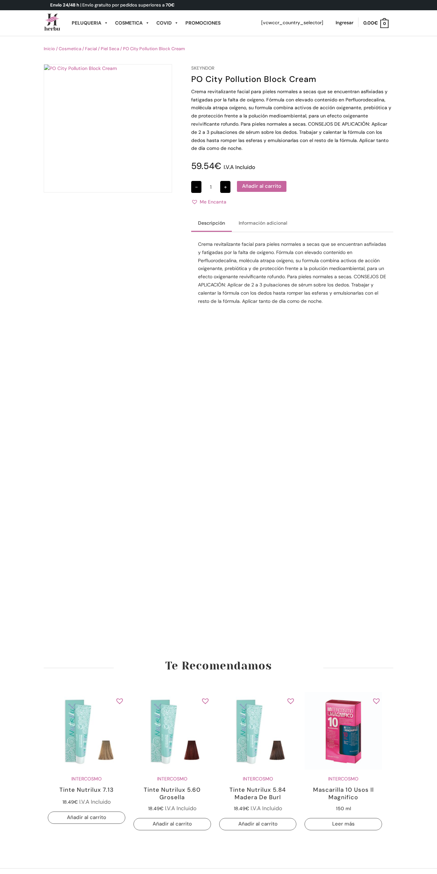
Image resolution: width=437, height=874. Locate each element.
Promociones (203, 23)
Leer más (343, 823)
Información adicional (263, 223)
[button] (208, 202)
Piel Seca (110, 49)
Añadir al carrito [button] (86, 817)
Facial (91, 49)
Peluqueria (86, 23)
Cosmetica (129, 23)
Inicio (49, 49)
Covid (164, 23)
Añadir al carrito (261, 186)
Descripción (211, 223)
